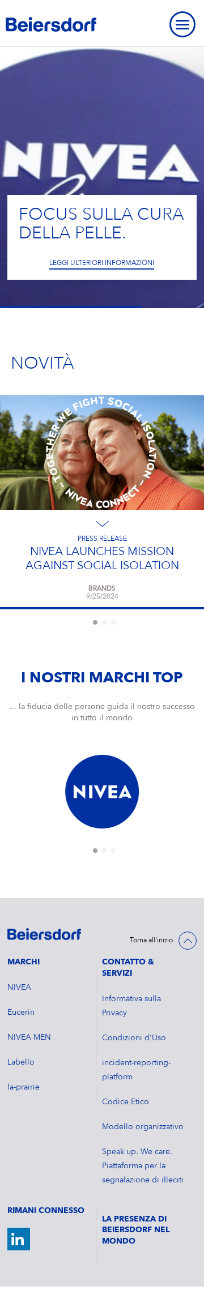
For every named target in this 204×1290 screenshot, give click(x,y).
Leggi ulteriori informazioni (101, 263)
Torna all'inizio (151, 940)
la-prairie (23, 1087)
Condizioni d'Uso (134, 1038)
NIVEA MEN (29, 1037)
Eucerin (21, 1012)
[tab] (95, 622)
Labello (21, 1062)
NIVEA (19, 988)
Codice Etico (125, 1102)
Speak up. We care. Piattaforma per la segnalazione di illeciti (143, 1166)
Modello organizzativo (143, 1127)
